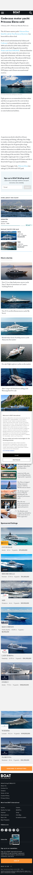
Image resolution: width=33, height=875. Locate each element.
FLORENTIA (6, 757)
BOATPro (18, 810)
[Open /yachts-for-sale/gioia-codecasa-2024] (9, 235)
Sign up (16, 861)
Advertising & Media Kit (8, 783)
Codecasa (4, 43)
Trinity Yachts (6, 630)
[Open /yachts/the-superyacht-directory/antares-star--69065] (16, 208)
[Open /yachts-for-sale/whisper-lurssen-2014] (16, 720)
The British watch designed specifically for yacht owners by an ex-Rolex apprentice (24, 513)
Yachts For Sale (5, 810)
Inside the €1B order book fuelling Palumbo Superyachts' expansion (24, 475)
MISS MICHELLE (8, 574)
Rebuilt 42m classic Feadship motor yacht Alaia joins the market (15, 339)
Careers (3, 790)
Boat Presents (5, 820)
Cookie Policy (5, 795)
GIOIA (19, 232)
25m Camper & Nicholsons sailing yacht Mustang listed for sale (15, 389)
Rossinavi (4, 760)
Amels (4, 550)
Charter (3, 812)
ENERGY (5, 682)
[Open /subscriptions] (12, 840)
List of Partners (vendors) (8, 450)
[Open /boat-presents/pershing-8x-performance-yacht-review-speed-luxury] (9, 494)
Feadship (4, 658)
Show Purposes (16, 459)
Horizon (4, 577)
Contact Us (4, 788)
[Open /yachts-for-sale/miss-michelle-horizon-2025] (16, 563)
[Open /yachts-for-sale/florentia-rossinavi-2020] (16, 746)
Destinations (5, 815)
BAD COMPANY (8, 627)
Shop (17, 812)
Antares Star (4, 219)
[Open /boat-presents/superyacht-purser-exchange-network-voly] (9, 504)
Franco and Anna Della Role (10, 50)
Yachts (3, 807)
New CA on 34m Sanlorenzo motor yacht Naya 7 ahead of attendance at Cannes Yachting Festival (15, 284)
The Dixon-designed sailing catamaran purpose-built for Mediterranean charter (23, 484)
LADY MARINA (7, 656)
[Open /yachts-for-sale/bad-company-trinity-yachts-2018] (16, 616)
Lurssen (4, 733)
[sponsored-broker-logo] (4, 545)
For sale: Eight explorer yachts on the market (16, 364)
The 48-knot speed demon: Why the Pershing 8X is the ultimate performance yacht (23, 494)
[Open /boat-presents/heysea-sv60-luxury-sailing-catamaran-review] (9, 484)
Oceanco (4, 603)
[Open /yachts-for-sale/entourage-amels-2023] (16, 536)
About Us (4, 786)
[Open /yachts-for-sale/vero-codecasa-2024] (9, 245)
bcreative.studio (21, 817)
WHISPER (6, 731)
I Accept (16, 455)
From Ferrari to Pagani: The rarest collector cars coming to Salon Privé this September (24, 465)
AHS (3, 600)
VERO (19, 242)
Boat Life (4, 817)
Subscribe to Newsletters (16, 768)
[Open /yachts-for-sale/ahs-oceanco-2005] (16, 589)
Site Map (18, 815)
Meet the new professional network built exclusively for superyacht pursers (23, 504)
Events (18, 807)
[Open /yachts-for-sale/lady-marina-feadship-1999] (16, 645)
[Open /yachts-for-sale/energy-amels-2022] (16, 671)
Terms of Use (5, 793)
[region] (16, 437)
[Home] (16, 13)
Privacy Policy (5, 798)
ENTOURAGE (7, 547)
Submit (27, 187)
